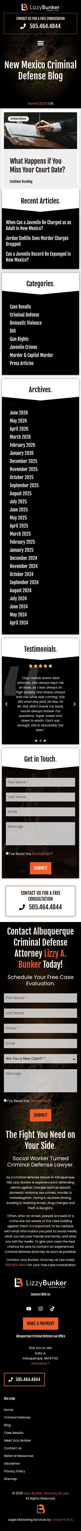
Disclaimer (41, 853)
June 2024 (19, 607)
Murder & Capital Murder (31, 355)
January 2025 (21, 550)
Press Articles (22, 363)
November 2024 (24, 566)
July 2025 (18, 502)
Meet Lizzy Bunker (17, 1441)
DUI (13, 331)
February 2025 (22, 542)
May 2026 (18, 421)
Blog (7, 1425)
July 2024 (18, 598)
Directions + (40, 1363)
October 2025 (21, 477)
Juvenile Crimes (23, 347)
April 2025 (19, 526)
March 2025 (20, 534)
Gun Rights (19, 339)
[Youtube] (29, 1308)
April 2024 (19, 623)
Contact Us (12, 1448)
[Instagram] (40, 1308)
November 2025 (24, 469)
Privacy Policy (14, 1471)
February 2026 (22, 445)
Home (32, 103)
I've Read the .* (30, 853)
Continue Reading (21, 181)
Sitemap (10, 1479)
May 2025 (18, 518)
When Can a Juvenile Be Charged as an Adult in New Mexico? (38, 225)
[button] (40, 43)
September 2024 (24, 582)
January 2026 (22, 453)
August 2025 (20, 493)
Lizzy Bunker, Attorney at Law (46, 1493)
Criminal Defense (24, 315)
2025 (43, 103)
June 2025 (19, 510)
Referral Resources (18, 1456)
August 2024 (20, 590)
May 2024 (18, 615)
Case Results (20, 307)
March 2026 (20, 437)
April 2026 (19, 429)
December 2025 (23, 461)
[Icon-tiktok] (52, 1308)
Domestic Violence (26, 323)
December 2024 (23, 558)
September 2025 (24, 485)
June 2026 (19, 413)
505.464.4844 (16, 1265)
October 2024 (21, 574)
